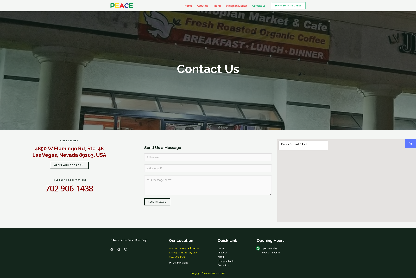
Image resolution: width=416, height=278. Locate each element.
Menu (217, 5)
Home (188, 5)
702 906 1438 (69, 188)
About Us (202, 5)
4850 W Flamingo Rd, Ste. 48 (184, 248)
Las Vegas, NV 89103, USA (183, 252)
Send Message (157, 201)
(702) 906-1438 (177, 256)
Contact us (258, 5)
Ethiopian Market (236, 5)
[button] (288, 5)
